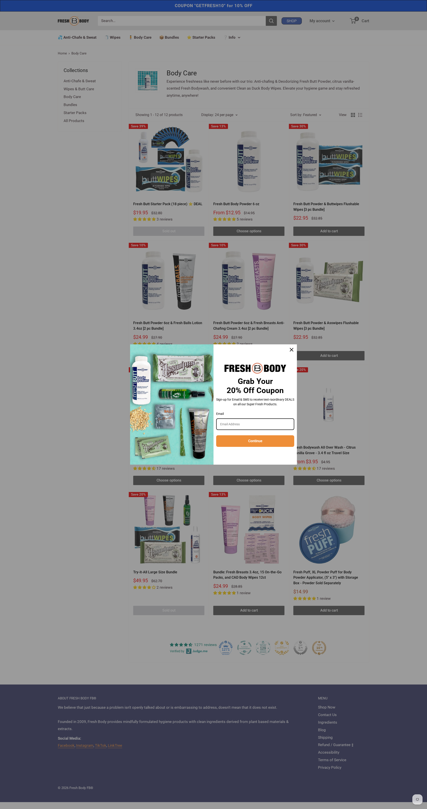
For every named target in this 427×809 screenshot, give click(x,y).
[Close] (291, 349)
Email (220, 414)
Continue (255, 441)
